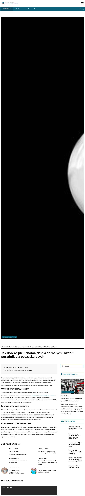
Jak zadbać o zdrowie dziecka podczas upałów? (47, 471)
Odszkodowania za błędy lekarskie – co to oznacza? (75, 428)
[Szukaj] (63, 366)
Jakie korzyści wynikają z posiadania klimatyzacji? (75, 451)
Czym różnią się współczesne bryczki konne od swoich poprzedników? (75, 436)
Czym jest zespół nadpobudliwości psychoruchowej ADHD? (16, 471)
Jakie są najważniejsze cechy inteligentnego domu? (75, 444)
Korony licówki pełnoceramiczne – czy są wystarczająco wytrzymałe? (17, 452)
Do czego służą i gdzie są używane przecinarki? (28, 8)
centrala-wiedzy (11, 367)
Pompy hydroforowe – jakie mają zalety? (75, 466)
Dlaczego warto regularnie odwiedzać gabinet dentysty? (47, 452)
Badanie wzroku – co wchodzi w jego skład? (18, 461)
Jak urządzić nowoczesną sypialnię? (72, 398)
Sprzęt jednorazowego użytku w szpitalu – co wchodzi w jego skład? (47, 462)
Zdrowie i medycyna (9, 337)
